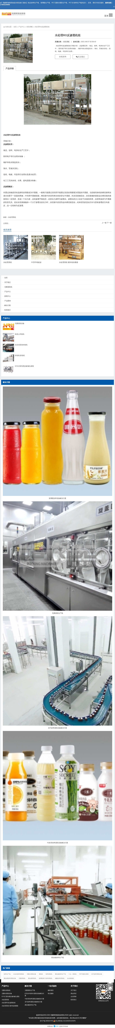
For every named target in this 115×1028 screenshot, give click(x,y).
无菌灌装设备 (19, 323)
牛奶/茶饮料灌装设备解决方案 (57, 843)
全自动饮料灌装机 (18, 974)
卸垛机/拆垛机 (20, 355)
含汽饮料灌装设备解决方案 (57, 728)
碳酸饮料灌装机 (59, 978)
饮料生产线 (7, 974)
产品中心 (21, 27)
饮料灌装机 (49, 974)
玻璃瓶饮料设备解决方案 (57, 498)
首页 (15, 27)
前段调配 (30, 27)
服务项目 (51, 990)
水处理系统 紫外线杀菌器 (68, 262)
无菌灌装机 (8, 287)
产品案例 (7, 301)
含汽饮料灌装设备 (96, 974)
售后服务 (51, 993)
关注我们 (81, 57)
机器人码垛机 (19, 334)
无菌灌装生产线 (57, 613)
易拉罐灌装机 (32, 978)
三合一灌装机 (73, 974)
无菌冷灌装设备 (31, 974)
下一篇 (109, 223)
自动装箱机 (70, 978)
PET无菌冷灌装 (84, 974)
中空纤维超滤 (36, 262)
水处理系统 (12, 217)
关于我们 (7, 282)
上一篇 (104, 223)
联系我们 (7, 310)
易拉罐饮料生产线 (57, 957)
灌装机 (41, 974)
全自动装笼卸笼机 (21, 345)
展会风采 (73, 993)
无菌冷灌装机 (6, 990)
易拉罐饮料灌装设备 (10, 978)
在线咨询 (62, 57)
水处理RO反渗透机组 (8, 1003)
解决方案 (7, 305)
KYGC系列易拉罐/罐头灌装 (24, 366)
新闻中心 (7, 296)
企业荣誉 (73, 996)
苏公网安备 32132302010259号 (65, 1021)
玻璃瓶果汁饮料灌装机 (45, 978)
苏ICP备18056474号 (46, 1021)
